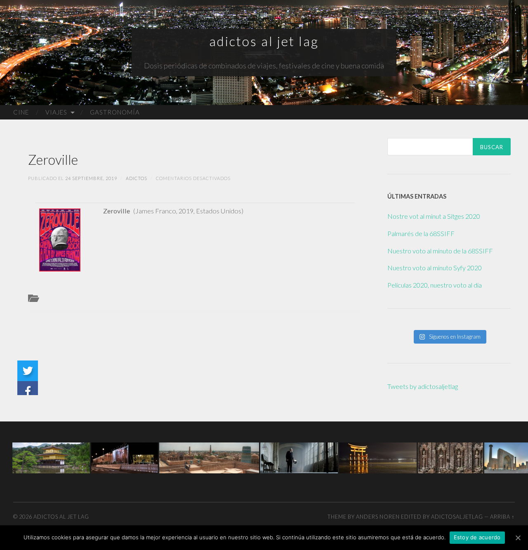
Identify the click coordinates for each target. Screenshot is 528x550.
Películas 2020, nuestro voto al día (434, 285)
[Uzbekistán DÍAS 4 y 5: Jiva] (209, 456)
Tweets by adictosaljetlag (422, 386)
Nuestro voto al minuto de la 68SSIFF (440, 251)
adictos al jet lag (264, 41)
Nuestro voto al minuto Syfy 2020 (434, 267)
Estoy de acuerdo (477, 537)
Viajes (56, 112)
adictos (136, 178)
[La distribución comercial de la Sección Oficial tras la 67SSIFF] (299, 456)
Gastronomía (115, 112)
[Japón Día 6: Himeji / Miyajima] (378, 456)
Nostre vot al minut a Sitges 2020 (433, 216)
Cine (21, 112)
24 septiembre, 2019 (91, 178)
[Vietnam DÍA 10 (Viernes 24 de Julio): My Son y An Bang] (450, 456)
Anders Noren (378, 516)
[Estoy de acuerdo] (518, 538)
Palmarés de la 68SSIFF (421, 233)
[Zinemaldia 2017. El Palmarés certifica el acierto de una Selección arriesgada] (124, 456)
